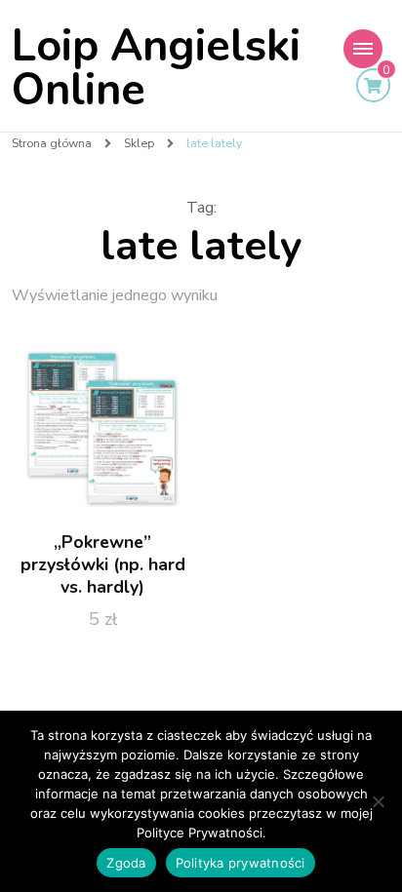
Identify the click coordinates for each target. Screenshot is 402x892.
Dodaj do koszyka (103, 430)
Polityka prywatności (240, 863)
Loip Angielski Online (156, 68)
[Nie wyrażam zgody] (377, 801)
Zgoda (125, 863)
